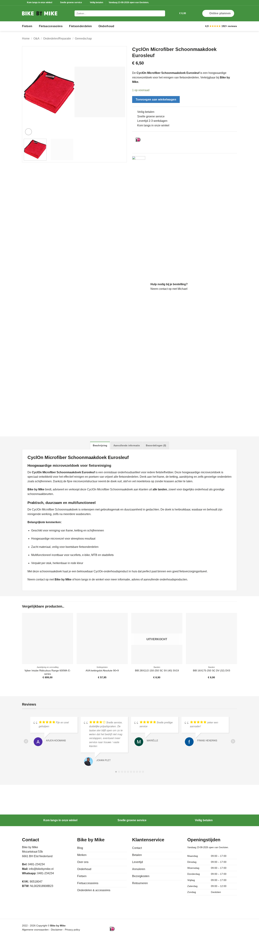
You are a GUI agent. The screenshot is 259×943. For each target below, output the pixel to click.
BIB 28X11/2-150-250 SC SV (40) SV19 (157, 670)
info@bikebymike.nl (41, 868)
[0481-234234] (169, 13)
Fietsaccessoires (51, 26)
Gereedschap (83, 38)
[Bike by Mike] (39, 13)
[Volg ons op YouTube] (235, 2)
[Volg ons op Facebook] (228, 2)
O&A (36, 38)
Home (26, 38)
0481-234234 (45, 873)
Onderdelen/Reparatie (57, 38)
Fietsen (27, 26)
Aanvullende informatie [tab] (126, 445)
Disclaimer (57, 929)
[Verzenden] (162, 13)
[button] (175, 13)
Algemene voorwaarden (35, 929)
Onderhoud (106, 26)
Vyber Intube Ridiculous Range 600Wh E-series (47, 672)
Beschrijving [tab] (100, 445)
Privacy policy (72, 929)
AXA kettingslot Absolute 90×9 (102, 670)
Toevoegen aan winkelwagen (156, 99)
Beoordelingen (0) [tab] (156, 445)
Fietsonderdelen (80, 26)
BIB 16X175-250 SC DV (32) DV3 (211, 670)
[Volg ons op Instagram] (232, 2)
